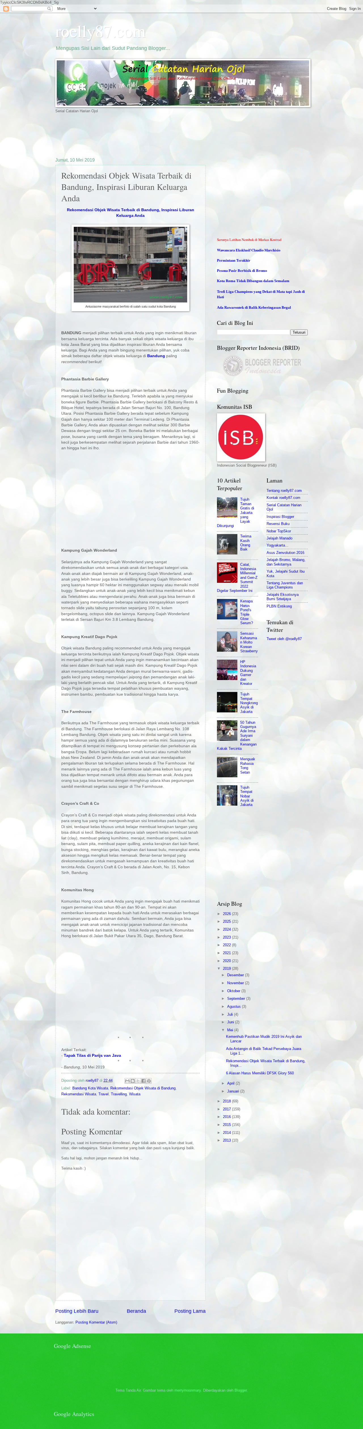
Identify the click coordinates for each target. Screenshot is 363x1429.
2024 (227, 929)
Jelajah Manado (279, 538)
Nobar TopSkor (279, 531)
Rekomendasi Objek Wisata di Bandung (143, 1088)
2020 (227, 961)
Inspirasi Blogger (280, 517)
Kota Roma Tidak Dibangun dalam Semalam (253, 281)
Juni (231, 1022)
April (231, 1083)
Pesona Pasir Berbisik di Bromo (242, 270)
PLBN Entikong (279, 606)
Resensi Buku (278, 524)
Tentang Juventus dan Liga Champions (285, 585)
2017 (227, 1109)
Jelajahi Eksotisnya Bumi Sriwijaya (283, 596)
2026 (227, 914)
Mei (230, 1030)
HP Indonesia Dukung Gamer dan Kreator (248, 673)
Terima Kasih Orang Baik (245, 542)
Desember (236, 975)
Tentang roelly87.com (284, 490)
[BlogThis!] (133, 1081)
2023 (227, 937)
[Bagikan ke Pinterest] (149, 1081)
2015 (227, 1125)
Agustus (234, 1006)
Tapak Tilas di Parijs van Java (92, 1055)
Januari (233, 1091)
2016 (227, 1117)
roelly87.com (100, 30)
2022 (227, 945)
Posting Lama (190, 1311)
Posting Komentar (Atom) (96, 1322)
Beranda (136, 1311)
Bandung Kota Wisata (90, 1088)
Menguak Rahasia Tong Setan (247, 765)
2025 (227, 921)
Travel (103, 1094)
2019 (227, 968)
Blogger (241, 1390)
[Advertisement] (158, 135)
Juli (230, 1014)
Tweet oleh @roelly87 (284, 639)
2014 (227, 1133)
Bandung (156, 356)
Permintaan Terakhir (233, 260)
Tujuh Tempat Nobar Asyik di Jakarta (247, 796)
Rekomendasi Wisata (78, 1094)
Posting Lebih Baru (76, 1311)
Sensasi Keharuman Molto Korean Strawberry (249, 642)
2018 (227, 1101)
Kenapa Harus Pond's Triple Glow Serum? (246, 612)
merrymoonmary (187, 1390)
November (236, 983)
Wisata (134, 1094)
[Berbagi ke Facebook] (143, 1081)
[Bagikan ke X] (138, 1081)
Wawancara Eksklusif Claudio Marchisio (248, 250)
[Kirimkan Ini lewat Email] (127, 1081)
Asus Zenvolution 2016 (285, 553)
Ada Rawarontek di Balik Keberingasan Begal (254, 308)
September (236, 998)
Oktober (234, 991)
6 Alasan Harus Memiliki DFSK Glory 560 (260, 1073)
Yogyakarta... (277, 545)
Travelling (119, 1094)
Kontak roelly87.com (283, 498)
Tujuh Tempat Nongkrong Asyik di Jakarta (249, 703)
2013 (227, 1140)
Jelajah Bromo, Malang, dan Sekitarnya (286, 562)
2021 (227, 953)
